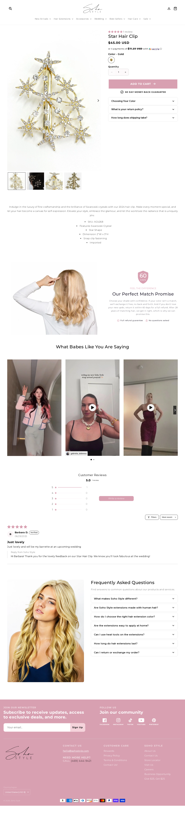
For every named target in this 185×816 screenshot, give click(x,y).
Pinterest (154, 724)
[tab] (91, 459)
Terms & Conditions (115, 760)
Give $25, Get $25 (154, 778)
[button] (10, 8)
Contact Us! (111, 764)
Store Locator (152, 760)
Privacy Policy (112, 755)
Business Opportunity (157, 774)
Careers (148, 769)
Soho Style (153, 746)
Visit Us (148, 764)
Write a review (116, 498)
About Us (150, 751)
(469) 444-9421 (81, 760)
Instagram (118, 724)
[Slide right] (98, 100)
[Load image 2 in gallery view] (35, 181)
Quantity (113, 66)
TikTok (130, 724)
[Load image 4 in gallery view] (73, 181)
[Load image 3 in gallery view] (54, 181)
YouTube (141, 724)
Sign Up (77, 727)
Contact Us (151, 755)
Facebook (104, 724)
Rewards (109, 751)
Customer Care (116, 746)
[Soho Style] (19, 753)
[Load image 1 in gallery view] (16, 181)
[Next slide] (174, 410)
